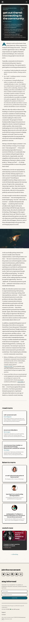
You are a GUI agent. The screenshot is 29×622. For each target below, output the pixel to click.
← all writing (14, 554)
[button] (9, 366)
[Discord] (12, 574)
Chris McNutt (7, 21)
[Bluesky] (3, 574)
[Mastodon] (21, 574)
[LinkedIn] (8, 574)
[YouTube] (16, 574)
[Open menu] (26, 2)
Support (4, 612)
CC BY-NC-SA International (19, 617)
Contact (4, 614)
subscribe (14, 597)
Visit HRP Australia (15, 609)
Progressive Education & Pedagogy (9, 9)
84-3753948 (6, 609)
